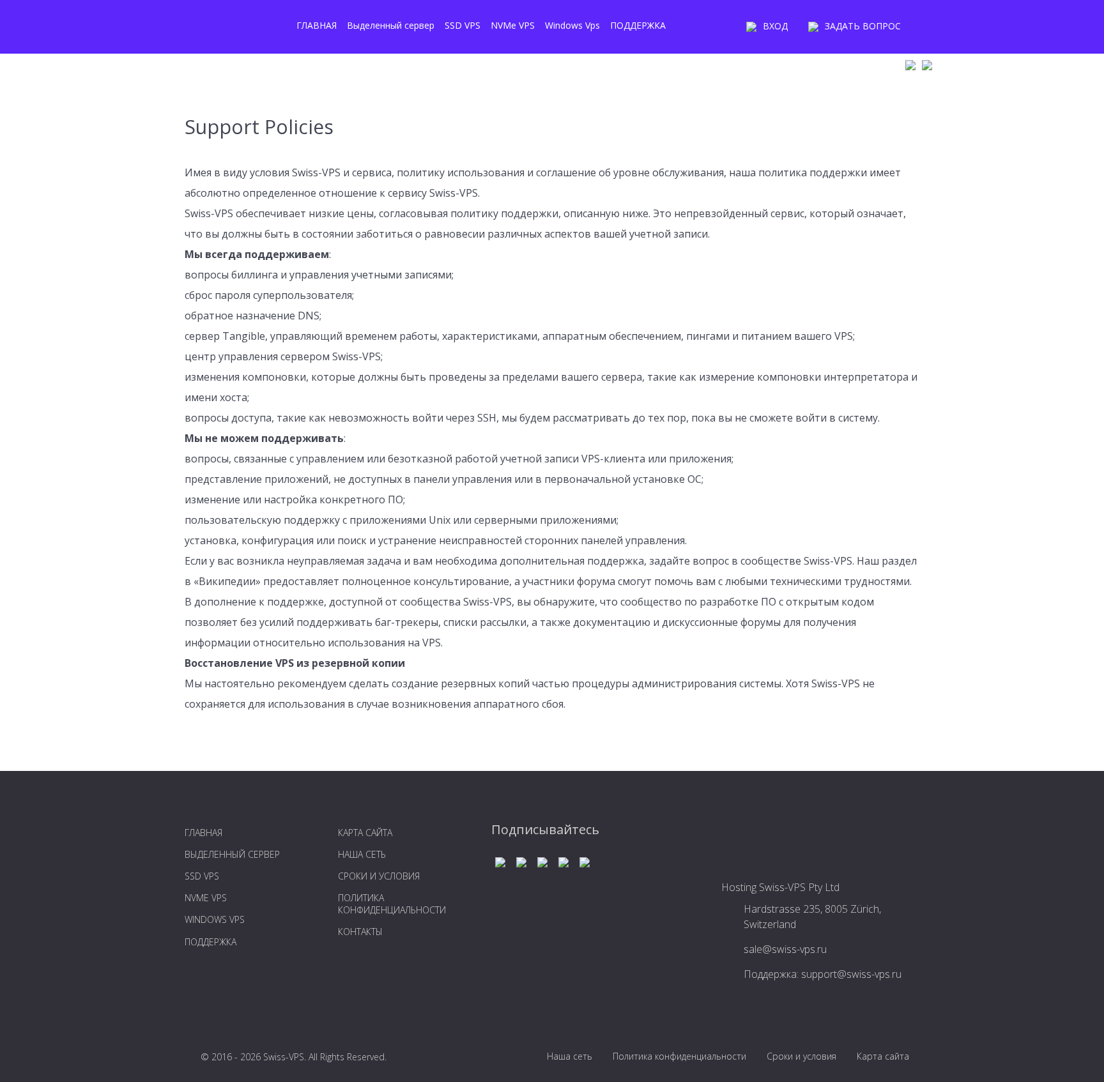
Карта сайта (883, 1056)
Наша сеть (569, 1056)
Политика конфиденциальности (679, 1056)
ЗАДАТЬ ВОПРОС (863, 26)
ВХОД (775, 26)
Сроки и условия (801, 1056)
